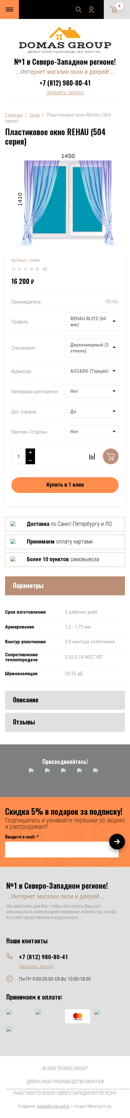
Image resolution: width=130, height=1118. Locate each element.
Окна (35, 115)
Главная (14, 115)
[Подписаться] (117, 842)
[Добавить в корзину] (111, 456)
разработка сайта (53, 1106)
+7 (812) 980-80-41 (65, 82)
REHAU (112, 301)
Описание (25, 699)
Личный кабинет (91, 9)
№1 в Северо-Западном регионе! (65, 61)
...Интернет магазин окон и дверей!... (65, 71)
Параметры (28, 585)
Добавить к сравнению (92, 456)
